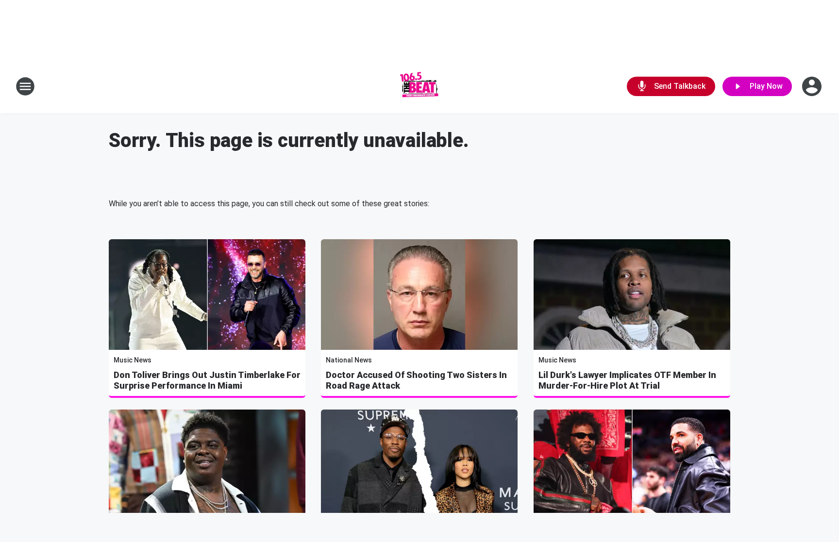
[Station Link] (419, 86)
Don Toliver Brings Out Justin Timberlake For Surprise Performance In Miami (207, 380)
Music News (132, 360)
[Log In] (812, 86)
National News (349, 360)
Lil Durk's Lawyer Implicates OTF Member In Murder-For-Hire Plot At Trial (627, 380)
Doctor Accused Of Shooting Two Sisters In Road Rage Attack (416, 380)
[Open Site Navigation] (25, 86)
